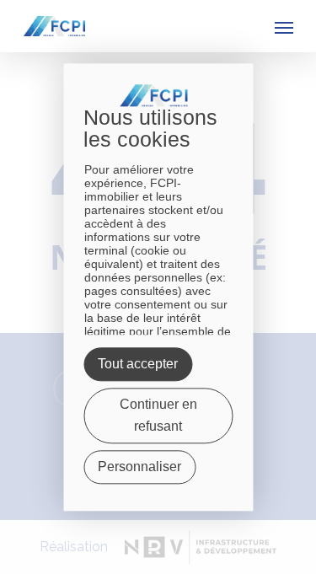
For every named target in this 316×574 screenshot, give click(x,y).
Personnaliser (139, 466)
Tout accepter (138, 364)
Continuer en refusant (158, 415)
